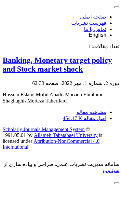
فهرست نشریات (88, 23)
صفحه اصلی (93, 17)
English (97, 35)
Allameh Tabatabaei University (66, 135)
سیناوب (111, 170)
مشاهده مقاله (91, 112)
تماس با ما (95, 29)
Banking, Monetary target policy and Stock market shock (57, 64)
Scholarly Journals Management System (44, 129)
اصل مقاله (84, 118)
